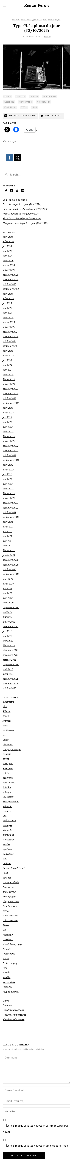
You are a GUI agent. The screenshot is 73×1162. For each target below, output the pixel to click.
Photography (54, 19)
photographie (25, 102)
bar (4, 735)
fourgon (34, 97)
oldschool (9, 102)
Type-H (24, 107)
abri (5, 706)
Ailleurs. (16, 19)
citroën (7, 97)
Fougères (20, 97)
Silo (4, 929)
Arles (5, 725)
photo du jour (40, 19)
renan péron (10, 107)
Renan (47, 36)
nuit (5, 858)
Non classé (26, 19)
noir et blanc (50, 97)
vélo (5, 967)
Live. (5, 815)
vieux (34, 107)
